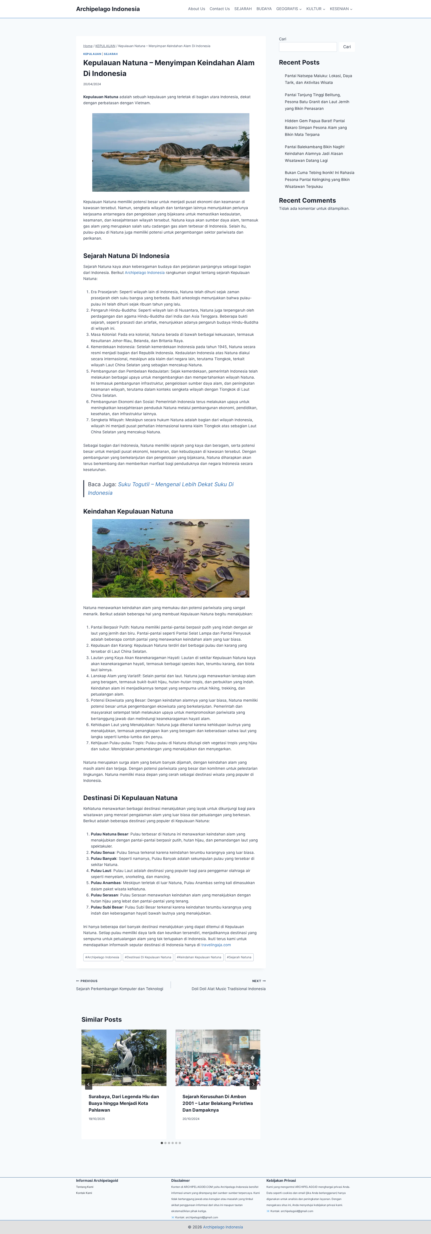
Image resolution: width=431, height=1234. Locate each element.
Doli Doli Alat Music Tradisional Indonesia (229, 985)
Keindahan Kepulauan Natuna (199, 957)
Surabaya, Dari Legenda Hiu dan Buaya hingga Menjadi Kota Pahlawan (124, 1103)
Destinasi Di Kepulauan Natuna (148, 957)
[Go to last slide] (88, 1084)
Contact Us (220, 9)
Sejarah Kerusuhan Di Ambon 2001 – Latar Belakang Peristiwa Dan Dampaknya (218, 1103)
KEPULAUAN (92, 54)
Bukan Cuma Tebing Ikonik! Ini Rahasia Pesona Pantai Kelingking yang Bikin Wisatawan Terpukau (319, 179)
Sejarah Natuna (239, 957)
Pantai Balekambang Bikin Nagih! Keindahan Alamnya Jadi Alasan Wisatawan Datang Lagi (315, 154)
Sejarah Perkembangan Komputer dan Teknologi (119, 985)
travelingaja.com (216, 945)
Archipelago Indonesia (102, 957)
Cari (282, 39)
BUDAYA (264, 9)
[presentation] (123, 1058)
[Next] (253, 1084)
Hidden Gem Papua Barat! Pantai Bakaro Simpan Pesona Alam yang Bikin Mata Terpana (316, 128)
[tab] (162, 1143)
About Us (196, 9)
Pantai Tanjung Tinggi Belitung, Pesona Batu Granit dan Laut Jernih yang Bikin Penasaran (317, 102)
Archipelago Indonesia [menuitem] (145, 272)
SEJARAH (243, 9)
